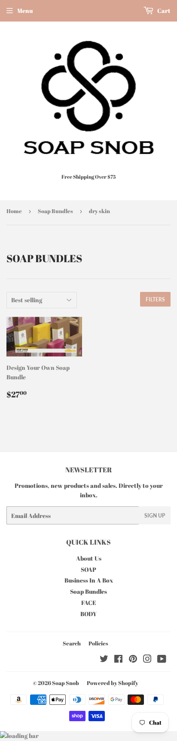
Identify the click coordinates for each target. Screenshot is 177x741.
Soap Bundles (55, 211)
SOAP (88, 569)
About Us (88, 558)
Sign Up (154, 515)
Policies (98, 643)
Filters (155, 299)
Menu (25, 10)
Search (72, 643)
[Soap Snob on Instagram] (147, 660)
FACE (88, 602)
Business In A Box (88, 580)
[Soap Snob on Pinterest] (132, 660)
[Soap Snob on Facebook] (118, 660)
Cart (163, 10)
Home (14, 211)
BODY (88, 614)
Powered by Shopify (112, 683)
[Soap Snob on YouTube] (161, 660)
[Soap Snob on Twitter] (104, 660)
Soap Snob (65, 683)
